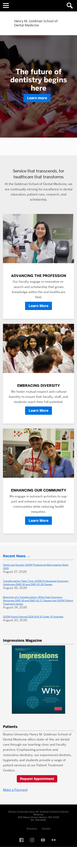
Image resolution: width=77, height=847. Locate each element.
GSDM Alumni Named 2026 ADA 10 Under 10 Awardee (33, 616)
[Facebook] (22, 840)
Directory (32, 828)
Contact (46, 828)
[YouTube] (44, 840)
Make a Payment (15, 790)
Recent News (14, 556)
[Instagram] (33, 840)
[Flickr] (55, 840)
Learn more (37, 98)
